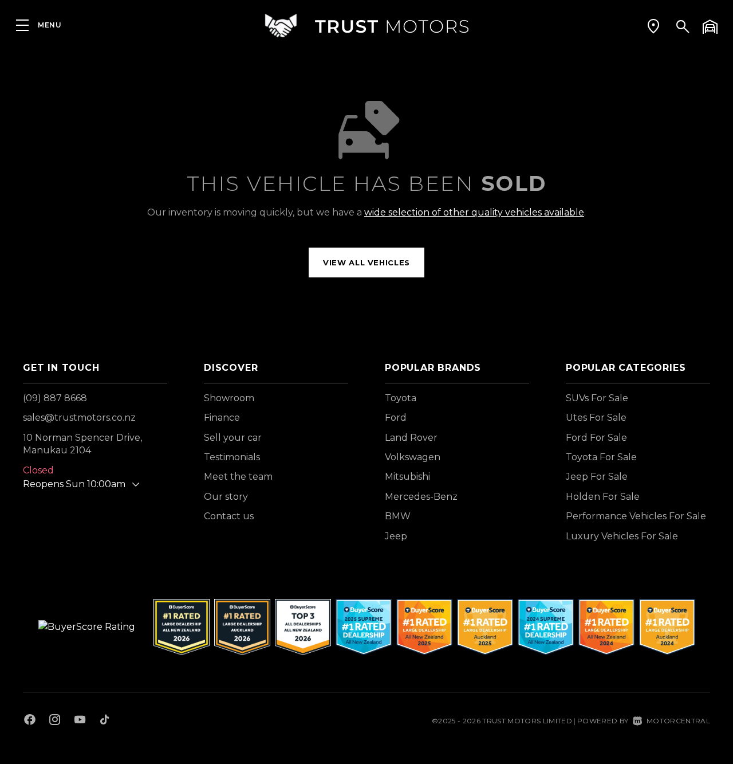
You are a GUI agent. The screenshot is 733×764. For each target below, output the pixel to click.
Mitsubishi (407, 476)
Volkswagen (412, 457)
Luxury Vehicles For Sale (622, 536)
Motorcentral (678, 720)
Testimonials (232, 457)
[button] (653, 25)
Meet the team (238, 476)
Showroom (229, 398)
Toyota (400, 398)
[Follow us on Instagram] (55, 721)
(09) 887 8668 (55, 398)
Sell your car (233, 437)
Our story (226, 496)
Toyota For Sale (601, 457)
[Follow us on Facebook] (30, 721)
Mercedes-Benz (421, 496)
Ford (396, 417)
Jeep (396, 536)
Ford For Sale (596, 437)
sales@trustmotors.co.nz (79, 417)
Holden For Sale (603, 496)
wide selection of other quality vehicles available (474, 212)
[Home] (366, 25)
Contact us (229, 516)
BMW (398, 516)
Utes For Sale (596, 417)
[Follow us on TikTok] (104, 721)
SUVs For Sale (597, 398)
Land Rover (411, 437)
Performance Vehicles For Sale (636, 516)
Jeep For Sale (597, 476)
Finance (222, 417)
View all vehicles (366, 262)
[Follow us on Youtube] (79, 721)
